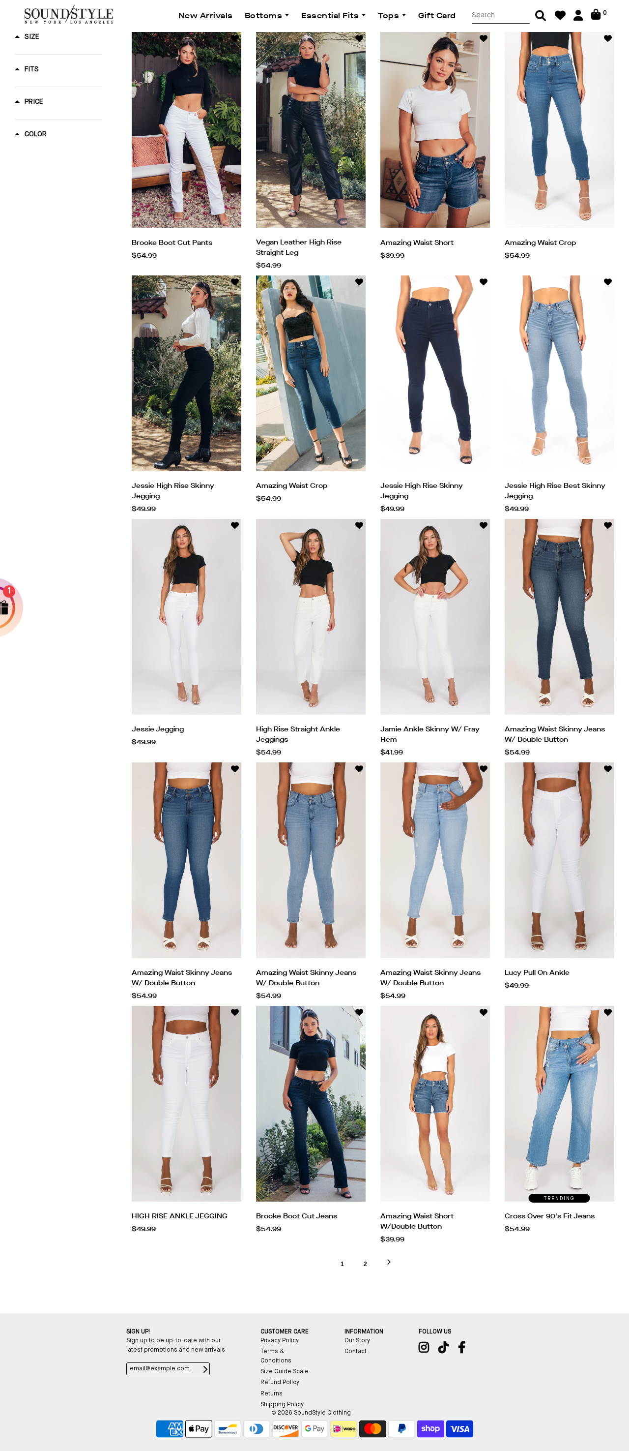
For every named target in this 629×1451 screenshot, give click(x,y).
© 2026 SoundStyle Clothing (311, 1413)
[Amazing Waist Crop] (559, 132)
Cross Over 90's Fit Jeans (550, 1216)
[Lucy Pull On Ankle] (559, 862)
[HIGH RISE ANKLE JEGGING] (186, 1106)
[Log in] (578, 19)
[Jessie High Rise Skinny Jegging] (186, 375)
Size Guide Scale (284, 1372)
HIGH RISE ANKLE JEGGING (180, 1216)
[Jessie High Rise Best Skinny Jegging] (559, 375)
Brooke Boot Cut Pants (172, 242)
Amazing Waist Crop (540, 242)
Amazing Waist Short (417, 242)
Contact (355, 1352)
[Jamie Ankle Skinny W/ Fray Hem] (435, 619)
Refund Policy (279, 1383)
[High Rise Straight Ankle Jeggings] (311, 619)
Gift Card (437, 15)
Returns (271, 1394)
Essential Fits (331, 15)
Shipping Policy (282, 1405)
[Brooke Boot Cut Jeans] (311, 1106)
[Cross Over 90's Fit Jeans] (559, 1106)
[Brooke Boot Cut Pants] (186, 132)
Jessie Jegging (158, 729)
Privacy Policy (279, 1341)
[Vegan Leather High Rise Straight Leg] (311, 132)
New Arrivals (205, 15)
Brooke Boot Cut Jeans (296, 1216)
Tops (389, 15)
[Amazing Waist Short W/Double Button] (435, 1106)
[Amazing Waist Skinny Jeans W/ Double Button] (559, 619)
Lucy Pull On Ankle (537, 972)
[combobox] (501, 15)
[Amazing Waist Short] (435, 132)
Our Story (357, 1341)
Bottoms (265, 15)
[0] (595, 18)
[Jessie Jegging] (186, 619)
